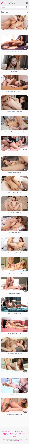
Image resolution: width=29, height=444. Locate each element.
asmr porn (22, 434)
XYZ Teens (22, 431)
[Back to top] (27, 441)
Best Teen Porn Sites (15, 431)
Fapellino (9, 434)
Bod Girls (8, 431)
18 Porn (15, 433)
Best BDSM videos (16, 434)
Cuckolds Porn (21, 433)
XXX (6, 434)
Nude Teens (10, 3)
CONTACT (20, 440)
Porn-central (10, 433)
